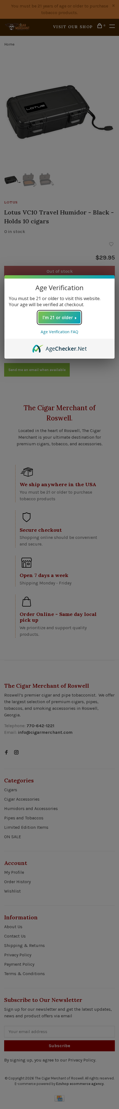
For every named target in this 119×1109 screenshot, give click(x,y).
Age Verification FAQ (59, 331)
